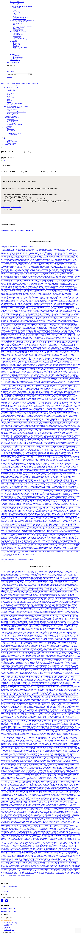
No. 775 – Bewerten (63, 360)
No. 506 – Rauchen (60, 426)
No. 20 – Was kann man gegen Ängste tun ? (51, 545)
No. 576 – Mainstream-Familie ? (15, 409)
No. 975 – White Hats (12, 314)
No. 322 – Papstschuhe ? (49, 467)
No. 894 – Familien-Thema (63, 333)
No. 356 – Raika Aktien (67, 459)
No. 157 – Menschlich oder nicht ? (55, 507)
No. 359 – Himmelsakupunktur (25, 459)
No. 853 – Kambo (71, 341)
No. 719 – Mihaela (23, 375)
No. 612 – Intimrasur (9, 401)
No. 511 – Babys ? (72, 425)
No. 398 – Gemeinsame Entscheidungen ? (11, 452)
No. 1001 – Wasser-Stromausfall (60, 307)
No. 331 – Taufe (27, 466)
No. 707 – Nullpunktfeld (11, 378)
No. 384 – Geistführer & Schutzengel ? (61, 455)
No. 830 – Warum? (32, 347)
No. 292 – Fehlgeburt (66, 474)
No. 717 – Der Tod (41, 375)
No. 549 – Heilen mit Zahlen (53, 415)
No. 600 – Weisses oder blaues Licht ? (66, 402)
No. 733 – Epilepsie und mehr (60, 371)
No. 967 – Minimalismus (20, 316)
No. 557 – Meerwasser (36, 413)
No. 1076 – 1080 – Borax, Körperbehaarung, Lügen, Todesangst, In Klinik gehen (49, 294)
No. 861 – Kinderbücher (59, 340)
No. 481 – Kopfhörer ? (67, 432)
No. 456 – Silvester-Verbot (59, 438)
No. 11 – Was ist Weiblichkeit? (51, 548)
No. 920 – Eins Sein (39, 327)
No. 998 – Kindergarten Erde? (24, 308)
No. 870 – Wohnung (23, 338)
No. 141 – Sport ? (47, 511)
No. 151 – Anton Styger (60, 509)
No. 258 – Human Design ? (13, 483)
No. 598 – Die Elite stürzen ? (20, 404)
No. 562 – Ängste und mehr (58, 412)
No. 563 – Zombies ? (45, 412)
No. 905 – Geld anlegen (66, 330)
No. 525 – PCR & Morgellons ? (12, 422)
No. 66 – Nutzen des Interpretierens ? (41, 531)
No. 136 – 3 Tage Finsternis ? (30, 513)
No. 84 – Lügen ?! (73, 526)
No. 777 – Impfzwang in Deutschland (35, 360)
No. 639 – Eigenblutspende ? (35, 394)
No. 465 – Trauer (37, 436)
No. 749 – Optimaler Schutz (12, 368)
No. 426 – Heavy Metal (64, 445)
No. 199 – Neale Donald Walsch (15, 497)
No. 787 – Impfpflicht (52, 357)
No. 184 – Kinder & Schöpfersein (61, 500)
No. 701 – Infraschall (11, 379)
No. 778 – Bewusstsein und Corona (17, 360)
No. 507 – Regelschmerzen (49, 426)
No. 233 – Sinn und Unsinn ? (19, 489)
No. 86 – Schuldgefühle (47, 526)
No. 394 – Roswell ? (75, 452)
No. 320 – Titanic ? (69, 467)
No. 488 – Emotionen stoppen (54, 430)
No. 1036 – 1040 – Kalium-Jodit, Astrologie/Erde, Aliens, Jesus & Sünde (30, 301)
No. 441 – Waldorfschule (44, 442)
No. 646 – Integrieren (17, 392)
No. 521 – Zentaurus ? (71, 422)
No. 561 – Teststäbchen (71, 412)
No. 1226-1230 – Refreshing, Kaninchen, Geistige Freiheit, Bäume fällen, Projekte (41, 266)
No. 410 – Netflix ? (30, 449)
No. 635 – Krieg (16, 395)
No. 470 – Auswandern (52, 435)
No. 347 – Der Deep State (35, 462)
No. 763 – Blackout (12, 364)
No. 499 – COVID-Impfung (70, 428)
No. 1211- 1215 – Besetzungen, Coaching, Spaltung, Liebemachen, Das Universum (25, 269)
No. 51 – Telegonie (45, 535)
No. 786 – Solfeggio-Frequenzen (66, 357)
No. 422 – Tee (43, 446)
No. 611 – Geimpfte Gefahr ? (22, 401)
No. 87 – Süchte (37, 526)
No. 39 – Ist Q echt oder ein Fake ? (28, 540)
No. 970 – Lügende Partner (61, 314)
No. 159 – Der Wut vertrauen (25, 507)
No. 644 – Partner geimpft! (45, 392)
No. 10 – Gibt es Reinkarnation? (67, 548)
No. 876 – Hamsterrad (33, 337)
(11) (13, 230)
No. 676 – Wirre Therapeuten (48, 385)
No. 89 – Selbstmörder (10, 526)
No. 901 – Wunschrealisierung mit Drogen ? (46, 331)
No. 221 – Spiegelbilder (18, 491)
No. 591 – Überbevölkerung (40, 405)
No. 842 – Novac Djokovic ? (45, 344)
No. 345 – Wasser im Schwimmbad (64, 462)
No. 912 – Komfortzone (63, 328)
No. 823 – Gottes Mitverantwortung (47, 348)
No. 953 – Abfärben (57, 318)
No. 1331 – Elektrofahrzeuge (39, 249)
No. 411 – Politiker (21, 449)
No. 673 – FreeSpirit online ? (14, 387)
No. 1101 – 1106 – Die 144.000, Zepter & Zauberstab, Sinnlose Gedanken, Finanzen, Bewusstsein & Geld (32, 290)
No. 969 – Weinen (73, 314)
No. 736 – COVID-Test (10, 371)
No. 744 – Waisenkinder (69, 368)
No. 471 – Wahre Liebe (41, 435)
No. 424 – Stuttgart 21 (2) (14, 446)
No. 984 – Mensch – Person (47, 311)
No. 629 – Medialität (12, 396)
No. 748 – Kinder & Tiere (25, 368)
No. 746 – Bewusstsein (47, 368)
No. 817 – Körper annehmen (41, 350)
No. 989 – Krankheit (63, 310)
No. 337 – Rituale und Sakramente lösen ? (23, 465)
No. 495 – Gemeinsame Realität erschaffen (44, 429)
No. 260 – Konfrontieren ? (61, 482)
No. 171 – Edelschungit (26, 504)
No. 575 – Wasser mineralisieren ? (31, 409)
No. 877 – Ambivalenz (22, 337)
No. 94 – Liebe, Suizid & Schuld (35, 524)
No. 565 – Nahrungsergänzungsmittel (15, 412)
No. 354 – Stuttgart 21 (11, 460)
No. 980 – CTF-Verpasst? (28, 313)
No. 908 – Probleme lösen (21, 330)
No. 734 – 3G (49, 371)
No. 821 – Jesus (73, 348)
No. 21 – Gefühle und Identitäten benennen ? (29, 545)
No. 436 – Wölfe (26, 443)
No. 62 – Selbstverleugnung (37, 521)
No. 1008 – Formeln (10, 306)
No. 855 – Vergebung (54, 341)
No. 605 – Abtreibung (14, 402)
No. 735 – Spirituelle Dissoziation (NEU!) (35, 371)
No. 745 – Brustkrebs (58, 368)
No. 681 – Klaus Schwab (68, 384)
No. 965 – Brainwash (43, 316)
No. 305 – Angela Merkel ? (63, 472)
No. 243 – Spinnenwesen (54, 486)
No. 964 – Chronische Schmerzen (57, 316)
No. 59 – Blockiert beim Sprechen (69, 533)
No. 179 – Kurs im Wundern (58, 501)
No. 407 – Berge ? (66, 449)
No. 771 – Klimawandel (38, 361)
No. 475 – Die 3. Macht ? (62, 433)
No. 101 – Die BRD (15, 523)
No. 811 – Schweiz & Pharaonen (51, 351)
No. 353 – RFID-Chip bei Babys (25, 460)
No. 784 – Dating (10, 358)
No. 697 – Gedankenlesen (70, 379)
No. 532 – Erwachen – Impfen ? (47, 419)
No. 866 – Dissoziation (71, 338)
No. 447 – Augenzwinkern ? (46, 440)
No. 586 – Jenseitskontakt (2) (19, 406)
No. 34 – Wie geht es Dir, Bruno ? (47, 541)
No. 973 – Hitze (34, 314)
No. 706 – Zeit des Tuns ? (24, 378)
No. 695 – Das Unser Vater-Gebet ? (20, 381)
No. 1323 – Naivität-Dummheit (25, 252)
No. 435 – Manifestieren (36, 443)
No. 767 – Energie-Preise (29, 362)
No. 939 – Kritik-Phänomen (33, 323)
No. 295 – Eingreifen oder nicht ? (29, 474)
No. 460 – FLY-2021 (13, 438)
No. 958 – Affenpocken (67, 317)
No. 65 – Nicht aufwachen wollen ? (60, 531)
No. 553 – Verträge (6, 415)
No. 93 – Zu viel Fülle (49, 524)
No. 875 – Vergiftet (44, 337)
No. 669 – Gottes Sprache (64, 387)
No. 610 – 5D (32, 401)
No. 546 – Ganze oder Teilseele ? (30, 416)
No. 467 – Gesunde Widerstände (16, 436)
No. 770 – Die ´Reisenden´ (50, 361)
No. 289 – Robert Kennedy (11, 476)
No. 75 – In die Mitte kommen (50, 528)
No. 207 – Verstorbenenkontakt (49, 494)
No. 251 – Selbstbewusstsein (26, 484)
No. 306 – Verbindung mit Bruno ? (47, 472)
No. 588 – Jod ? (74, 405)
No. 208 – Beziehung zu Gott (33, 494)
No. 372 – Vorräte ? (10, 457)
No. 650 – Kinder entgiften (65, 391)
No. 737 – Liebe (20, 371)
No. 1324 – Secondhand (11, 252)
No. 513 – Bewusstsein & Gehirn (49, 425)
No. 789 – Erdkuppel (26, 357)
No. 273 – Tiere (40, 479)
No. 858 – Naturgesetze (17, 341)
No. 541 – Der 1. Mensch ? (13, 418)
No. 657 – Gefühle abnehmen (55, 389)
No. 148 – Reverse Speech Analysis (40, 510)
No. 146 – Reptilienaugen (70, 510)
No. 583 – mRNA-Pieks (64, 406)
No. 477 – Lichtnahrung (39, 433)
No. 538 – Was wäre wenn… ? (47, 418)
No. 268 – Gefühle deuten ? (29, 480)
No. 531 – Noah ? (59, 419)
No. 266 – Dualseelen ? (54, 480)
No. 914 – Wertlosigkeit (38, 328)
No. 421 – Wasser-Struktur (54, 446)
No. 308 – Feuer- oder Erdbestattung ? (14, 472)
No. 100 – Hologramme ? (26, 523)
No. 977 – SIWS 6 (72, 313)
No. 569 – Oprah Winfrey (35, 411)
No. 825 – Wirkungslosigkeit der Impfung (14, 348)
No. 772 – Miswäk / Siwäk (25, 361)
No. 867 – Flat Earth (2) (60, 338)
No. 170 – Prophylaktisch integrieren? (41, 504)
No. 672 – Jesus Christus (28, 387)
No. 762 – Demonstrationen (24, 364)
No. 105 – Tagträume (25, 521)
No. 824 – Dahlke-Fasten (31, 348)
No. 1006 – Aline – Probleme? (60, 306)
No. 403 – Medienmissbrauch (30, 450)
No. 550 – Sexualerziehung (39, 415)
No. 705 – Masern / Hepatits (38, 378)
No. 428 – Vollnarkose (52, 445)
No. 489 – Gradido (42, 430)
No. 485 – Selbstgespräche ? (15, 432)
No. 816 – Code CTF (54, 350)
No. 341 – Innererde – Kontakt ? (46, 463)
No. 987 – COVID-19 (10, 311)
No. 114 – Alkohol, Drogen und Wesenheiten (56, 518)
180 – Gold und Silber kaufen (43, 501)
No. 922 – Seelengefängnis (14, 327)
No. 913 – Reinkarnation (50, 328)
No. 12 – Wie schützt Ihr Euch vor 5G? (34, 548)
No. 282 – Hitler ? (21, 477)
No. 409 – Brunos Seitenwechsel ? (44, 449)
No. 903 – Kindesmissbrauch (16, 331)
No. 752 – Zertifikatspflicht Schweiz (42, 367)
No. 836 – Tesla (39, 345)
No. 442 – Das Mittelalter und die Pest (28, 442)
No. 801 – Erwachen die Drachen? (14, 354)
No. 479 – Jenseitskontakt (12, 433)
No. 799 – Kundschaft (43, 354)
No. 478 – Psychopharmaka (26, 433)
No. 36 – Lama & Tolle (13, 541)
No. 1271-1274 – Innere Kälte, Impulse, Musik (34, 259)
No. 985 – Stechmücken (33, 311)
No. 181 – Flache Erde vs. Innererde (27, 501)
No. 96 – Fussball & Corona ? (8, 524)
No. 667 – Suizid (7, 388)
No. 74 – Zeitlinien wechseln (65, 528)
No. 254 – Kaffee (66, 483)
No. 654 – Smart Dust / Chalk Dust (17, 391)
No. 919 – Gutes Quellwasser (51, 327)
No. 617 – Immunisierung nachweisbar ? (16, 399)
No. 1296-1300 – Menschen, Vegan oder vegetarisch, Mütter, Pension (29, 256)
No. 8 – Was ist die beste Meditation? (23, 550)
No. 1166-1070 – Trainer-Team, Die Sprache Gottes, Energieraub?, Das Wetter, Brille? (47, 277)
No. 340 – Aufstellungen (61, 463)
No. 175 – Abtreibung (41, 503)
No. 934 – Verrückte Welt (29, 324)
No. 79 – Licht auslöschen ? (64, 527)
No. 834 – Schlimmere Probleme (63, 345)
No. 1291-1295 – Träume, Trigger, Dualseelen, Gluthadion (61, 256)
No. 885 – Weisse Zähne (16, 335)
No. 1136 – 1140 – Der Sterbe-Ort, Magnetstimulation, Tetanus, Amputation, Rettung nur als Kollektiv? (42, 283)
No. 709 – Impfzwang (68, 377)
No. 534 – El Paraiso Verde (22, 419)
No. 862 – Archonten (47, 340)
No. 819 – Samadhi (14, 350)
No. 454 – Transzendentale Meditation (12, 439)
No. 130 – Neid (45, 514)
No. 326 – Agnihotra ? (14, 467)
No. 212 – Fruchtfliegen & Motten (58, 493)
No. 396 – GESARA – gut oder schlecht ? (43, 452)
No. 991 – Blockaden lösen (41, 310)
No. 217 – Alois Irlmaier (72, 491)
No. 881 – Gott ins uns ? (59, 335)
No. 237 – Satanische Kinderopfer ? (37, 487)
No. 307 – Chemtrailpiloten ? (31, 472)
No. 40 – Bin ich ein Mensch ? (12, 540)
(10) (29, 230)
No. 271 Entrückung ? (64, 479)
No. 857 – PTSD (27, 341)
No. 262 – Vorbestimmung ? (34, 482)
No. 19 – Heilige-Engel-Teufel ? (70, 545)
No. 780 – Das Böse (66, 358)
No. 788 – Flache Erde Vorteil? (39, 357)
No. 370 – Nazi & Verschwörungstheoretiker (39, 457)
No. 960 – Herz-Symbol (38, 317)
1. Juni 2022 (4, 148)
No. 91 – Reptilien (68, 524)
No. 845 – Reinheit (12, 344)
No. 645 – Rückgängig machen (31, 392)
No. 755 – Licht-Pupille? (64, 365)
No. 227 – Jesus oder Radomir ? (16, 490)
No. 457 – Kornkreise (47, 438)
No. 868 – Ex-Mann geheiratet (46, 338)
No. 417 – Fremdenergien (27, 448)
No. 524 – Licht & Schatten (27, 422)
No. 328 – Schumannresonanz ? (65, 466)
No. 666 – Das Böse (16, 388)
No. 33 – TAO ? (60, 541)
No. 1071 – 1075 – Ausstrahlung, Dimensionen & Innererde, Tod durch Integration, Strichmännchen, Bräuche (40, 295)
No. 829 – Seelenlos (42, 347)
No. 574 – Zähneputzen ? (46, 409)
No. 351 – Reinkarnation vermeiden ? (60, 460)
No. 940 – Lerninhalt (21, 323)
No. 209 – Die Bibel (21, 494)
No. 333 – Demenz (5, 466)
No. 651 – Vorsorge (53, 391)
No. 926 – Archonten (47, 325)
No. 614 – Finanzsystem (58, 399)
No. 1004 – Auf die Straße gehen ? (21, 307)
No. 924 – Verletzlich (67, 325)
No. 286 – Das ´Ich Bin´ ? (53, 476)
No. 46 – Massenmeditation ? (54, 537)
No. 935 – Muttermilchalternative (14, 324)
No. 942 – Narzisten (72, 321)
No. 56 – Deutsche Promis (33, 534)
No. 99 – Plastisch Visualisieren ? (41, 523)
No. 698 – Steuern (59, 379)
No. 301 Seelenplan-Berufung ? (41, 473)
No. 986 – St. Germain (21, 311)
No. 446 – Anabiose (59, 440)
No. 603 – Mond (38, 402)
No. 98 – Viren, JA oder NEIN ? (57, 523)
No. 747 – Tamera (36, 368)
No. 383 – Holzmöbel (26, 456)
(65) (21, 230)
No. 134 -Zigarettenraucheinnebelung (65, 513)
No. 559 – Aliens (12, 413)
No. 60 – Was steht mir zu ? (54, 533)
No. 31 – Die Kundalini (10, 543)
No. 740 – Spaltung (46, 369)
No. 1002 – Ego (48, 307)
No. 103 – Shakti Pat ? (66, 521)
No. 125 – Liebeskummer (51, 516)
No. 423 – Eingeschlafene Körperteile (30, 446)
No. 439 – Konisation (68, 442)
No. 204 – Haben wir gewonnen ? (19, 496)
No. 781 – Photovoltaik (55, 358)
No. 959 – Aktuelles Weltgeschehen (53, 317)
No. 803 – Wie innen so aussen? (67, 352)
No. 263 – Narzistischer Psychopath (18, 482)
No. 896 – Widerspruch (38, 333)
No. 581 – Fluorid (9, 408)
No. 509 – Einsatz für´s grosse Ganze (21, 426)
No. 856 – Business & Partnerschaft (40, 341)
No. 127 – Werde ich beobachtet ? (15, 516)
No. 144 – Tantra (16, 511)
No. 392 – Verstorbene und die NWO (10, 453)
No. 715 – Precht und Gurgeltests (69, 375)
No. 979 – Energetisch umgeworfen (44, 313)
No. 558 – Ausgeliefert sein (23, 413)
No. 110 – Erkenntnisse (34, 520)
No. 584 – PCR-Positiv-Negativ (50, 406)
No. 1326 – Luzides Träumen (58, 250)
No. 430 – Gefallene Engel (30, 445)
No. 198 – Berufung (28, 497)
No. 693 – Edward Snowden (54, 381)
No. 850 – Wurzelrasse (24, 343)
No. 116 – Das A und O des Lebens (20, 518)
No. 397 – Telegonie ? (27, 452)
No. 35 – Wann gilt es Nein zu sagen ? (29, 541)
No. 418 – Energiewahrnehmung (13, 448)
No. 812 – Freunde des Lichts (35, 351)
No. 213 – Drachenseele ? (43, 493)
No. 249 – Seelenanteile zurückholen (54, 484)
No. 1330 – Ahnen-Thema (52, 249)
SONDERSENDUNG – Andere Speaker (11, 456)
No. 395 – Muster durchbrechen (62, 452)
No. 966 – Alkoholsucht (32, 316)
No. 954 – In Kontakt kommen (44, 318)
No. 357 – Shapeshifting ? (54, 459)
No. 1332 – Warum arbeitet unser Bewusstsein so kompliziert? (16, 249)
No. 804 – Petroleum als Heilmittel (50, 352)
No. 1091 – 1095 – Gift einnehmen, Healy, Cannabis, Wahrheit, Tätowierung (47, 291)
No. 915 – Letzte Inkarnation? (24, 328)
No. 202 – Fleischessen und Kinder (54, 496)
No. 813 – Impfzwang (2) (21, 351)
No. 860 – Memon (69, 340)
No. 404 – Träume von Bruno (15, 450)
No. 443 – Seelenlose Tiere (12, 442)
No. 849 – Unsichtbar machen (37, 343)
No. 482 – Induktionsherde (54, 432)
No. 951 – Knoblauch (9, 320)
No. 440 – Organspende (57, 442)
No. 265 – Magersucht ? (66, 480)
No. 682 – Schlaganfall (56, 384)
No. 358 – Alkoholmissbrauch (40, 459)
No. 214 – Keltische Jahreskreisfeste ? (27, 493)
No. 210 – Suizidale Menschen (8, 494)
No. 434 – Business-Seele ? (49, 443)
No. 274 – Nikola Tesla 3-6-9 (28, 479)
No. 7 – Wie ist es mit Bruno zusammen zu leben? (45, 550)
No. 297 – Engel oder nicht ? (13, 474)
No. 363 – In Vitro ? (73, 457)
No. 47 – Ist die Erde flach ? (39, 537)
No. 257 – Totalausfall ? (26, 483)
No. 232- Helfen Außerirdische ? (35, 489)
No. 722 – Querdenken (59, 374)
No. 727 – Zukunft (62, 372)
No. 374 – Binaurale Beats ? (60, 456)
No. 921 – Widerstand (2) (27, 327)
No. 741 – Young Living (35, 369)
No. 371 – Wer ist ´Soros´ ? (21, 457)
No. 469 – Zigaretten (63, 435)
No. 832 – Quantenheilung (10, 347)
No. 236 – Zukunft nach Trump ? (54, 487)
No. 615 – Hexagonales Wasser (44, 399)
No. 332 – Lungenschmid (16, 466)
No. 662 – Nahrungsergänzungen (61, 388)
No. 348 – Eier (25, 462)
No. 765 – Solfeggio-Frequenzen (59, 362)
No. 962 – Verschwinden (8, 317)
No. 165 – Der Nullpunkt (26, 506)
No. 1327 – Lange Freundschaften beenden (40, 250)
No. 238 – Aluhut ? (23, 487)
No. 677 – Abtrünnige (35, 385)
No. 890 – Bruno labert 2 (38, 334)
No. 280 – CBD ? (43, 477)
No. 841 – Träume (56, 344)
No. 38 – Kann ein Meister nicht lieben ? (47, 540)
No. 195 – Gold (62, 497)
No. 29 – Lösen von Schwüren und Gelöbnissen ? (40, 543)
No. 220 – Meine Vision (30, 491)
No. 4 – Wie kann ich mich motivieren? (25, 551)
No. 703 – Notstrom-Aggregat (63, 378)
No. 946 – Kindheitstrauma (14, 321)
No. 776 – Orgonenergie (51, 360)
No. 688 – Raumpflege (54, 382)
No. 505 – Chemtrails (70, 426)
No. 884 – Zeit (26, 335)
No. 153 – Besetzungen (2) (34, 509)
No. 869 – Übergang (33, 338)
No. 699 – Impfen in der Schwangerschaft (44, 379)
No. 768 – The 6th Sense (16, 362)
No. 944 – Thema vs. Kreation (44, 321)
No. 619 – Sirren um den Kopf (56, 398)
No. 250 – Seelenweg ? (39, 484)
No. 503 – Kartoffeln (13, 428)
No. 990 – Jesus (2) (53, 310)
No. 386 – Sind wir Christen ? (25, 455)
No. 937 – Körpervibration (59, 323)
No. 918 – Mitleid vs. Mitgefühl (67, 327)
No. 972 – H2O (42, 314)
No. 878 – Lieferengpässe (10, 337)
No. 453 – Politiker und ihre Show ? (31, 439)
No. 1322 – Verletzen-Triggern (40, 252)
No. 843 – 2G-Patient (32, 344)
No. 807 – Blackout (10, 352)
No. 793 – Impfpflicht (52, 355)
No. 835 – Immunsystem (49, 345)
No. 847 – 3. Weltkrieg (62, 343)
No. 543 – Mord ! (68, 416)
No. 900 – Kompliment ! (63, 331)
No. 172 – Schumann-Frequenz (12, 504)
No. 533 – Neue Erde (34, 419)
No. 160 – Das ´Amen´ (12, 507)
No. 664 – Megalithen (38, 388)
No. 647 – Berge (8, 392)
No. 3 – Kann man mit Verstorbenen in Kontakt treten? (48, 551)
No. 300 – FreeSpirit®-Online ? (57, 473)
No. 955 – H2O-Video (30, 318)
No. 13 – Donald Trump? (18, 548)
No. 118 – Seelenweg (67, 517)
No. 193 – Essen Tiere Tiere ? (13, 499)
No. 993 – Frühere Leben (15, 310)
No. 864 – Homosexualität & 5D (17, 340)
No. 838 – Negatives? (13, 345)
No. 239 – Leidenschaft (12, 487)
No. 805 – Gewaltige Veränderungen (32, 352)
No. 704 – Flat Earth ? (50, 378)
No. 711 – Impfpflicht (42, 377)
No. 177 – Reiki (13, 503)
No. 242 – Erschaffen (66, 486)
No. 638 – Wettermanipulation (49, 394)
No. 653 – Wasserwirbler (32, 391)
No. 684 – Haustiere (33, 384)
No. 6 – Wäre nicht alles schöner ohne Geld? (69, 550)
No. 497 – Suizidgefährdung (13, 429)
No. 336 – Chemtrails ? (39, 465)
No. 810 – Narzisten (64, 351)
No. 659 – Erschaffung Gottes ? (28, 389)
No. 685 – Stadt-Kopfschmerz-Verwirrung (17, 384)
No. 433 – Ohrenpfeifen (62, 443)
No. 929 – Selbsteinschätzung (11, 325)
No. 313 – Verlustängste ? (17, 470)
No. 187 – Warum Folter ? (15, 500)
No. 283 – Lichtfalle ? (11, 477)
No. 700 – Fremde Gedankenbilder (25, 379)
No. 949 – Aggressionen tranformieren (40, 320)
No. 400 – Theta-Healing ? (55, 450)
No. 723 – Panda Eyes (48, 374)
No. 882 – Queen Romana (46, 335)
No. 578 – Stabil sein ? (69, 408)
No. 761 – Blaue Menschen (38, 364)
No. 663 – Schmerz (48, 388)
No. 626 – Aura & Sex (48, 396)
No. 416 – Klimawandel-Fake (41, 448)
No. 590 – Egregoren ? (53, 405)
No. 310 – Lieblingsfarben (60, 470)
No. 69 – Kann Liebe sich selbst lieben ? (69, 530)
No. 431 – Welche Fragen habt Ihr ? (14, 445)
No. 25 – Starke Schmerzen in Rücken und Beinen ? (22, 544)
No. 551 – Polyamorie (27, 415)
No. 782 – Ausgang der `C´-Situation (40, 358)
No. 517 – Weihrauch (64, 423)
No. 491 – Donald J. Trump (17, 430)
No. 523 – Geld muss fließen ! (41, 422)
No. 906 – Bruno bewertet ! (53, 330)
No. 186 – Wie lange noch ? (29, 500)
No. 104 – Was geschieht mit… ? (52, 521)
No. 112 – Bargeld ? (10, 520)
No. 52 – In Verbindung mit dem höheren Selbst (28, 535)
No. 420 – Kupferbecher (67, 446)
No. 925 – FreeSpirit (57, 325)
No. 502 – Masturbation (24, 428)
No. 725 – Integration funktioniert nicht (14, 374)
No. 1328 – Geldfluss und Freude (20, 250)
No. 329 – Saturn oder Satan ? (49, 466)
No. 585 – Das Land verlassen (34, 406)
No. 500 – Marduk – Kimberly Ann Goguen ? (51, 428)
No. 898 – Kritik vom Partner (8, 333)
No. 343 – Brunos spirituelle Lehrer (15, 463)
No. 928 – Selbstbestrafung (25, 325)
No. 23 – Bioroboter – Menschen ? (61, 544)
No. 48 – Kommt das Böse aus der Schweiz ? (21, 537)
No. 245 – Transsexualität (31, 486)
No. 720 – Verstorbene (12, 375)
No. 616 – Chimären (31, 399)
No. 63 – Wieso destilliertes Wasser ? (16, 533)
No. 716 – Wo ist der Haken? (53, 375)
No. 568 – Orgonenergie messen (49, 411)
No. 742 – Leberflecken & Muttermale (19, 369)
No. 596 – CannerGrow (51, 404)
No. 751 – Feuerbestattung (57, 367)
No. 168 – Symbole (69, 504)
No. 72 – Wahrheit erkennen (23, 530)
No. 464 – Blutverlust (47, 436)
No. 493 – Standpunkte (68, 429)
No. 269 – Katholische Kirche (15, 480)
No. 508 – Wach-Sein (36, 426)
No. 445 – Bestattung (69, 440)
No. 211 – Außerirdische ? (73, 493)
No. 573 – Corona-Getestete (60, 409)
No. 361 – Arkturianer (11, 459)
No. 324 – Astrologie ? (37, 467)
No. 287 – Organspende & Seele (39, 476)
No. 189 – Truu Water (65, 499)
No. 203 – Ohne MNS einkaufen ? (36, 496)
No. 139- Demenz (71, 511)
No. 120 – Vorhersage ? (36, 517)
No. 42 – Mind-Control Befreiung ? (52, 538)
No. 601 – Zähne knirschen (49, 402)
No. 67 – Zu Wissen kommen (24, 531)
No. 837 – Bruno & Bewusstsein (27, 345)
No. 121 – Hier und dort (24, 517)
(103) (5, 230)
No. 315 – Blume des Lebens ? (67, 469)
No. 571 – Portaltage (12, 411)
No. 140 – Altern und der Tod (59, 511)
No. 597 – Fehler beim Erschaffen (36, 404)
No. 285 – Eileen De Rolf (66, 476)
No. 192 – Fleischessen (27, 499)
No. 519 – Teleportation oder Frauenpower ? (28, 423)
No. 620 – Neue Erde (43, 398)
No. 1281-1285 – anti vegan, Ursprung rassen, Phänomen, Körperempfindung (53, 257)
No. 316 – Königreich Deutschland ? (50, 469)
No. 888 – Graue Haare (64, 334)
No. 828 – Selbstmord (52, 347)
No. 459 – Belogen (23, 438)
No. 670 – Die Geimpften (51, 387)
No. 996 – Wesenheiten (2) (55, 308)
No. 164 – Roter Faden (38, 506)
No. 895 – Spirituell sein (50, 333)
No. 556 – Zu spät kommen (48, 413)
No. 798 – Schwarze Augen (56, 354)
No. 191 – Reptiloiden (38, 499)
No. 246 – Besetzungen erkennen (17, 486)
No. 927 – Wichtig (37, 325)
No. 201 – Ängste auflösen (69, 496)
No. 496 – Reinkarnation (27, 429)
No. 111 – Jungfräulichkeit (21, 520)
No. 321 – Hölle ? (60, 467)
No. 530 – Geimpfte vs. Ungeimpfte (16, 421)
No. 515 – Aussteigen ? (14, 425)
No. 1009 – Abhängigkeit (22, 306)
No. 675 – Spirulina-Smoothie (63, 385)
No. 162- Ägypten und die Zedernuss (65, 506)
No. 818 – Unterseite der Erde (26, 350)
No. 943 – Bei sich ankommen (59, 321)
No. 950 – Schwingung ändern (23, 320)
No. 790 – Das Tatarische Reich (13, 357)
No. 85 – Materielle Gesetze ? (60, 526)
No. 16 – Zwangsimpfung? (41, 547)
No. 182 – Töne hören (12, 501)
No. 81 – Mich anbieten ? (33, 527)
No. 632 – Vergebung (54, 395)
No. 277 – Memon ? (64, 477)
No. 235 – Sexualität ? (68, 487)
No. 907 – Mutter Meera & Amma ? (37, 330)
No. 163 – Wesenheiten (50, 506)
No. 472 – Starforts (30, 435)
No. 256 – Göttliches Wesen (39, 483)
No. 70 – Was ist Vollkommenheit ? (50, 530)
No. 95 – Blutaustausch (21, 524)
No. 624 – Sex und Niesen (70, 396)
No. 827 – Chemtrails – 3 (64, 347)
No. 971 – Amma (50, 314)
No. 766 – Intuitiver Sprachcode (43, 362)
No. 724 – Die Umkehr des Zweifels (33, 374)
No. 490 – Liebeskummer (30, 430)
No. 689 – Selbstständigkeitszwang (40, 382)
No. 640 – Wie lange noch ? (21, 394)
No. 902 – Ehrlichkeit (29, 331)
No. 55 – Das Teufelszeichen (47, 534)
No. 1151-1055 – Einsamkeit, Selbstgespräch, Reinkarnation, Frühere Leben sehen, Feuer (30, 280)
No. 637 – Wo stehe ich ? (63, 394)
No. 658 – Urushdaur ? (42, 389)
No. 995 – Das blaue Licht (69, 308)
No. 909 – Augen (10, 330)
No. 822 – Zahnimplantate (62, 348)
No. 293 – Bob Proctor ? (55, 474)
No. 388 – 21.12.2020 (64, 453)
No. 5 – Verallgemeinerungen (8, 551)
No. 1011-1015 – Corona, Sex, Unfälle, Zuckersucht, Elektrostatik (57, 304)
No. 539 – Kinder (34, 418)
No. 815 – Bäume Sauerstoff (67, 350)
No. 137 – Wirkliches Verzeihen (15, 513)
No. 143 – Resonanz (26, 511)
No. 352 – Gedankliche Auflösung (42, 460)
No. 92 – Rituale (59, 524)
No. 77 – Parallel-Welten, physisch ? (18, 528)
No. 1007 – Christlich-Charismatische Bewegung (40, 306)
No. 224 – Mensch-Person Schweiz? (60, 490)
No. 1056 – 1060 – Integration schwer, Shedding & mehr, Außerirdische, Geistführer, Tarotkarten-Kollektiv (40, 298)
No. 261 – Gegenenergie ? (47, 482)
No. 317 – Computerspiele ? (34, 469)
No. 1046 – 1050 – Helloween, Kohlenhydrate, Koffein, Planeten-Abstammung (28, 300)
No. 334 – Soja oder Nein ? (72, 465)
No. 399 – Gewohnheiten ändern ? (70, 450)
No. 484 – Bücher (26, 432)
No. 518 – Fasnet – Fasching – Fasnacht (49, 423)
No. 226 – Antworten (29, 490)
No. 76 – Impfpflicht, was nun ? (35, 528)
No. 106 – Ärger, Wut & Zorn (12, 521)
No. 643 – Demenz (57, 392)
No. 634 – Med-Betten (25, 395)
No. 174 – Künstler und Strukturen (56, 503)
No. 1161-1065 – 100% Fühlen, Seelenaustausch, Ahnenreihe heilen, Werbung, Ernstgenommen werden (39, 278)
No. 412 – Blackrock (11, 449)
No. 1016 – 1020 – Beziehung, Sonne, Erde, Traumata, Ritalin (24, 304)
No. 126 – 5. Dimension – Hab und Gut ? (34, 516)
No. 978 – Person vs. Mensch (60, 313)
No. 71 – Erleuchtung (35, 530)
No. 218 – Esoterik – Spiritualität (57, 491)
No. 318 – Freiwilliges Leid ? (19, 469)
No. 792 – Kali (61, 355)
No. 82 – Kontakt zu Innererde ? (18, 527)
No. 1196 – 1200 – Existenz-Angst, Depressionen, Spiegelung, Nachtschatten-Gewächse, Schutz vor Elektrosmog (40, 271)
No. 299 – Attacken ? (70, 473)
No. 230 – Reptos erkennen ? (59, 489)
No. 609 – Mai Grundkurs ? (43, 401)
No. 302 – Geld (29, 473)
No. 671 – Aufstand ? (39, 387)
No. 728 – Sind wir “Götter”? (50, 372)
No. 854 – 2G (63, 341)
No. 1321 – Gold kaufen (54, 252)
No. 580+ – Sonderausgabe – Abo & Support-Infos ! (27, 408)
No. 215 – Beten (13, 493)
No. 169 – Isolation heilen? (57, 504)
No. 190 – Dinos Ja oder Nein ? (52, 499)
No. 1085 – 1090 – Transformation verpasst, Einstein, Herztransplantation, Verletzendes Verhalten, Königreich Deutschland (38, 292)
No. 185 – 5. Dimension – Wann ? (44, 500)
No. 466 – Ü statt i (28, 436)
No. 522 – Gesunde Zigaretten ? (57, 422)
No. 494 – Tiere (58, 429)
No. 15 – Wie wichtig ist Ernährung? (57, 547)
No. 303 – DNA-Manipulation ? (17, 473)
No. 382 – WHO (36, 456)
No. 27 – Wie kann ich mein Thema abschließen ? (65, 543)
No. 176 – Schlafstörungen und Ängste (26, 503)
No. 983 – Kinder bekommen (61, 311)
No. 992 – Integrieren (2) (28, 310)
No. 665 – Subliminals (27, 388)
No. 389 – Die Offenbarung (52, 453)
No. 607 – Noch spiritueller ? (66, 401)
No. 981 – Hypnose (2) (16, 313)
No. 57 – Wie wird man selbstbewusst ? (17, 534)
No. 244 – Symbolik (43, 486)
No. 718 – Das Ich (32, 375)
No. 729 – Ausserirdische (36, 372)
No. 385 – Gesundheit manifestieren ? (42, 455)
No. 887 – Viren (74, 334)
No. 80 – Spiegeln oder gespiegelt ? (48, 527)
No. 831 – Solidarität (22, 347)
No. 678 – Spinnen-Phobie (23, 385)
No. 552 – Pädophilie (16, 415)
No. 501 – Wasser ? (35, 428)
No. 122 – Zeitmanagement (11, 517)
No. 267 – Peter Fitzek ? (42, 480)
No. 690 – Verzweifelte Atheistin (23, 382)
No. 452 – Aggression (45, 439)
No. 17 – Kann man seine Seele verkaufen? (24, 547)
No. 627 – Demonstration (36, 396)
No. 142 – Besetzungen (37, 511)
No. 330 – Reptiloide (36, 466)
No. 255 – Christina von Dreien (54, 483)
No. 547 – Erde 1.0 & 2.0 (15, 416)
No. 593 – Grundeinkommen (13, 405)
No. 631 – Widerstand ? (66, 395)
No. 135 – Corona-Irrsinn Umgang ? (47, 513)
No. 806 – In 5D (19, 352)
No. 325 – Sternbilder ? (26, 467)
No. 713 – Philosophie (16, 377)
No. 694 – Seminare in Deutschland (38, 381)
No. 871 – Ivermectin (12, 338)
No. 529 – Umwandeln (31, 421)
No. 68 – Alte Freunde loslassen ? (9, 531)
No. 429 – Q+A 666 (42, 445)
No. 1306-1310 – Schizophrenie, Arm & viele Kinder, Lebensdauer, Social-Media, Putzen (32, 255)
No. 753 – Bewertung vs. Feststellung (23, 367)
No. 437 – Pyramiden (16, 443)
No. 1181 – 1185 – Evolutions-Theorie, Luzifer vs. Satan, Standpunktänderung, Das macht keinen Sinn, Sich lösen (44, 274)
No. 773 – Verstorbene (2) (11, 361)
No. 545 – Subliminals (44, 416)
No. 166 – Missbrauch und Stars (12, 506)
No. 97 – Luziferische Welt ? (73, 523)
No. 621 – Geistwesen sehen (30, 398)
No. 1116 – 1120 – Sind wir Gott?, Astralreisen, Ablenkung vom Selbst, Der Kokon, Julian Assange (30, 287)
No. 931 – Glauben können (62, 324)
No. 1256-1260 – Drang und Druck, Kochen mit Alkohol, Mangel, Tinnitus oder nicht (48, 260)
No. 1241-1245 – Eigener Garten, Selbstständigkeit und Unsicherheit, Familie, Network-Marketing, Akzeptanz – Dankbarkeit (41, 263)
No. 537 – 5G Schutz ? (60, 418)
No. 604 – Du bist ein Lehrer (27, 402)
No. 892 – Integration (14, 334)
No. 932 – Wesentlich (49, 324)
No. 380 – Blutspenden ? (47, 456)
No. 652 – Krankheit (43, 391)
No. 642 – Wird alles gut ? (68, 392)
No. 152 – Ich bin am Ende (47, 509)
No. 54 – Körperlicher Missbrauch (63, 534)
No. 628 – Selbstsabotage (23, 396)
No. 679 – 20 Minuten (11, 385)
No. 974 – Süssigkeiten (24, 314)
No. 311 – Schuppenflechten (46, 470)
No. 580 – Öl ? (44, 408)
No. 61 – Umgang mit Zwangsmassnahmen (36, 533)
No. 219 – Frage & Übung (42, 491)
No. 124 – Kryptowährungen (65, 516)
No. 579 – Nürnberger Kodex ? (56, 408)
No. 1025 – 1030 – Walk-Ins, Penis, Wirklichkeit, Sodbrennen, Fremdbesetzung (28, 303)
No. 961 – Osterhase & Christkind (23, 317)
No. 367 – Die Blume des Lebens (59, 457)
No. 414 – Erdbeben (65, 448)
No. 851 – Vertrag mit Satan (12, 343)
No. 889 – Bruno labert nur (51, 334)
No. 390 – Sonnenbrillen (39, 453)
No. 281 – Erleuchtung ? (32, 477)
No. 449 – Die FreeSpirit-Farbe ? (14, 440)
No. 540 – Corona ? (25, 418)
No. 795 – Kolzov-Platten (26, 355)
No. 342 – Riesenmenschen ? (31, 463)
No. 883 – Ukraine (34, 335)
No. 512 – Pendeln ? (62, 425)
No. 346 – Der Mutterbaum (49, 462)
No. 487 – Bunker (66, 430)
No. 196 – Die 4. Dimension (51, 497)
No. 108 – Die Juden (63, 520)
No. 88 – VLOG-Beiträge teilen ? (24, 526)
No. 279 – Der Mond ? (53, 477)
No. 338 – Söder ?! (8, 465)
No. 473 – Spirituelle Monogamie (16, 435)
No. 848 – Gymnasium (51, 343)
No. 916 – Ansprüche (11, 328)
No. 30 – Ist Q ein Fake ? (22, 543)
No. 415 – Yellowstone (54, 448)
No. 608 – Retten (54, 401)
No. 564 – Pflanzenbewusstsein (32, 412)
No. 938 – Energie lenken (46, 323)
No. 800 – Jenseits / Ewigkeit (30, 354)
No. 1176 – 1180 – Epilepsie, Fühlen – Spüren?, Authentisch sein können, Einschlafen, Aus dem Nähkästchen (39, 275)
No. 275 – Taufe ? (16, 479)
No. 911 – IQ (72, 328)
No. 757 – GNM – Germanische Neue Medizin (30, 365)
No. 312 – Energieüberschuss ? (31, 470)
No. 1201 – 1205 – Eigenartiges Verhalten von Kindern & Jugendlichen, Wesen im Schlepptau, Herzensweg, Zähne (48, 270)
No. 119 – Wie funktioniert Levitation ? (52, 517)
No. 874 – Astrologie (54, 337)
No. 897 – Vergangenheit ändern (24, 333)
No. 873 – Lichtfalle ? (64, 337)
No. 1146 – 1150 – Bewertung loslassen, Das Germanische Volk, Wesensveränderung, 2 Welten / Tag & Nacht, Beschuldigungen (38, 281)
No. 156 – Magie (68, 507)
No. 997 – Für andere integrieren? (40, 308)
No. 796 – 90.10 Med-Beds (13, 355)
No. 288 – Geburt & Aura (24, 476)
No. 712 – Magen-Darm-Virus (29, 377)
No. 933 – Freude (40, 324)
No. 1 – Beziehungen (9, 553)
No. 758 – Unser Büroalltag (11, 365)
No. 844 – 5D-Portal (22, 344)
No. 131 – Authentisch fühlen (34, 514)
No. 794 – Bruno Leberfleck (40, 355)
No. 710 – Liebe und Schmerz (55, 377)
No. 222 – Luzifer (7, 491)
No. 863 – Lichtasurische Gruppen (33, 340)
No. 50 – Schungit (54, 535)
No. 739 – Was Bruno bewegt (58, 369)
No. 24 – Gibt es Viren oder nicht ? (44, 544)
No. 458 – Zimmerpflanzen (35, 438)
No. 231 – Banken (47, 489)
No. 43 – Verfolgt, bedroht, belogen (35, 538)
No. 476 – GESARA (50, 433)
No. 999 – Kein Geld (11, 308)
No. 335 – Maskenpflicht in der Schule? (55, 465)
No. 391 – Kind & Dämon (26, 453)
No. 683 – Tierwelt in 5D (44, 384)
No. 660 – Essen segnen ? (13, 389)
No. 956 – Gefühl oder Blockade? (16, 318)
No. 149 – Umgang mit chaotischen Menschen (19, 510)
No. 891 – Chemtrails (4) (25, 334)
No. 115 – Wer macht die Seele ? (37, 518)
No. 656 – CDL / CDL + (69, 389)
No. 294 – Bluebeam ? (43, 474)
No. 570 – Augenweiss (23, 411)
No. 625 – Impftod (59, 396)
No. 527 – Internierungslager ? (55, 421)
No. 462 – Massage (67, 436)
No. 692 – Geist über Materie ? (69, 381)
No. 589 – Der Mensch (64, 405)
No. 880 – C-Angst (70, 335)
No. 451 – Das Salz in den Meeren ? (60, 439)
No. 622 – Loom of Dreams (16, 398)
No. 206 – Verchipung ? (63, 494)
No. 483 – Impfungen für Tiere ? (39, 432)
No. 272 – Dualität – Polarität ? (51, 479)
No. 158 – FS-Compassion (39, 507)
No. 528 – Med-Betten (42, 421)
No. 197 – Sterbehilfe (38, 497)
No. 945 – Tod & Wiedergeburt (29, 321)
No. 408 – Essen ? (57, 449)
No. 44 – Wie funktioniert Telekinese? (16, 538)
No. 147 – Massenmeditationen (56, 510)
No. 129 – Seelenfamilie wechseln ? (58, 514)
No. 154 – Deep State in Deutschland (18, 509)
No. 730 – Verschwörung (23, 372)
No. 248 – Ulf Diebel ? (69, 484)
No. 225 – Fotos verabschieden (43, 490)
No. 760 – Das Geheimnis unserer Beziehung (56, 364)
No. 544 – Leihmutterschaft (57, 416)
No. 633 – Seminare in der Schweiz (40, 395)
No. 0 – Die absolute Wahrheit (22, 553)
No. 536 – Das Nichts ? (72, 418)
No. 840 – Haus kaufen (67, 344)
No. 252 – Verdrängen (13, 484)
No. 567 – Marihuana (63, 411)
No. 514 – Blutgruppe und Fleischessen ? (30, 425)
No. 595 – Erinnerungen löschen (65, 404)
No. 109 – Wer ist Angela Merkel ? (49, 520)
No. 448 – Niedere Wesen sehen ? (30, 440)
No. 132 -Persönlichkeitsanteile (19, 514)
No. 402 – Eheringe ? (43, 450)
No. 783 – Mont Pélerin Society (23, 358)
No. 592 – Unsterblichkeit (26, 405)
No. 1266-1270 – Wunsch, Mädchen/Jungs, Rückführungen (61, 259)
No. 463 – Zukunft (57, 436)
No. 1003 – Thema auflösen (37, 307)
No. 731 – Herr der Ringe (10, 372)
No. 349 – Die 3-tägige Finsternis (13, 462)
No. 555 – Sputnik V (60, 413)
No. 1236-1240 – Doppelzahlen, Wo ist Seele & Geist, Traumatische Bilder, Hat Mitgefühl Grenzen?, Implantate (39, 264)
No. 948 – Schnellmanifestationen (58, 320)
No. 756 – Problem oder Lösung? (50, 365)
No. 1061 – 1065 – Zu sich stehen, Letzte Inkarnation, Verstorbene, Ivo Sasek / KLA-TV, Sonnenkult (44, 297)
